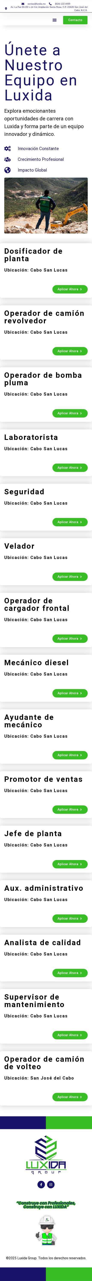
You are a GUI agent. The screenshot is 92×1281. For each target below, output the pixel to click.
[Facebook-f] (41, 1184)
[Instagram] (51, 1184)
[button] (54, 20)
